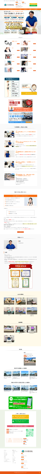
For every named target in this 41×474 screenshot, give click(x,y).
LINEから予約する (33, 5)
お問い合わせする (29, 93)
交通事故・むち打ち (15, 451)
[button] (39, 472)
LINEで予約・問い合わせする (20, 421)
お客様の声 (5, 455)
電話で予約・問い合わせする (20, 417)
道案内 (5, 456)
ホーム (5, 451)
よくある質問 (5, 460)
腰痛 (13, 455)
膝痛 (13, 461)
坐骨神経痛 (14, 460)
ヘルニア (14, 456)
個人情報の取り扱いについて (7, 461)
